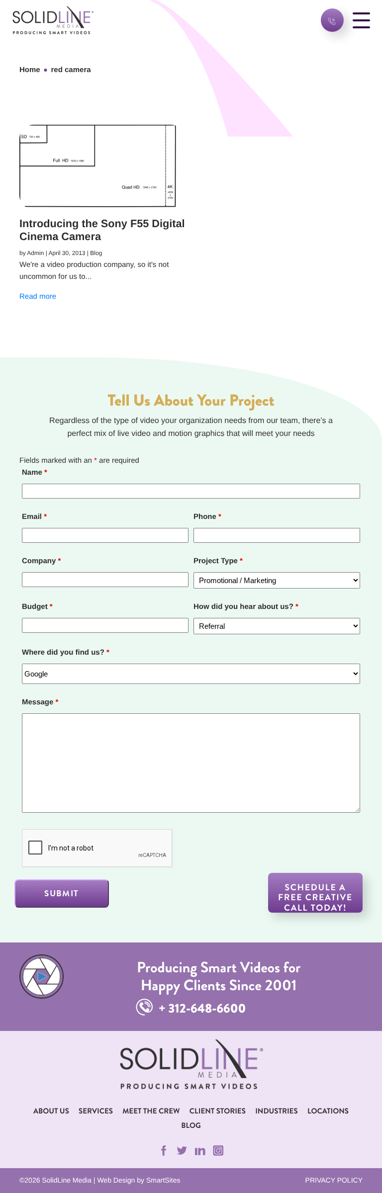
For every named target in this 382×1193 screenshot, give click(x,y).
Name (34, 472)
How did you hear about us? (245, 606)
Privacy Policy (334, 1180)
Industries (276, 1111)
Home (29, 70)
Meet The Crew (151, 1111)
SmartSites (163, 1180)
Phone (207, 516)
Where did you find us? (65, 652)
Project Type (218, 561)
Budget (37, 606)
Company (41, 561)
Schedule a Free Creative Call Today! (315, 897)
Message (40, 702)
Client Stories (218, 1111)
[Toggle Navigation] (361, 20)
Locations (328, 1111)
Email (34, 516)
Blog (190, 1125)
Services (96, 1111)
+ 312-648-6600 (201, 1008)
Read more (37, 296)
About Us (51, 1111)
